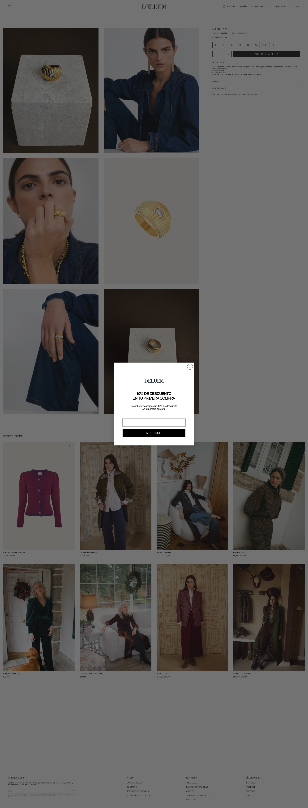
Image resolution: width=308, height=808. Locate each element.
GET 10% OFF (154, 433)
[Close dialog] (190, 366)
